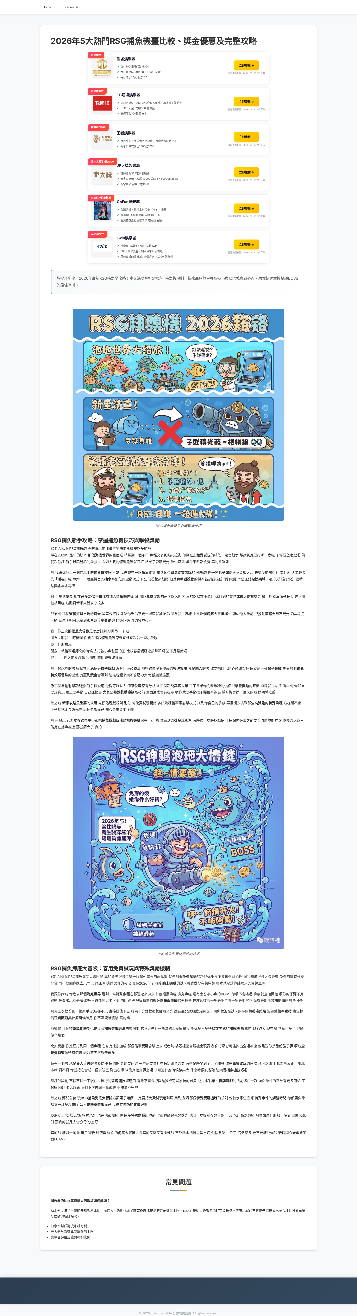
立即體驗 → (246, 65)
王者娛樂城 (126, 133)
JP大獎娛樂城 (128, 165)
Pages (71, 7)
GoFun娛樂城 (128, 202)
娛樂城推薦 (113, 658)
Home (47, 7)
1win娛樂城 (126, 238)
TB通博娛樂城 (128, 95)
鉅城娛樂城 (126, 59)
